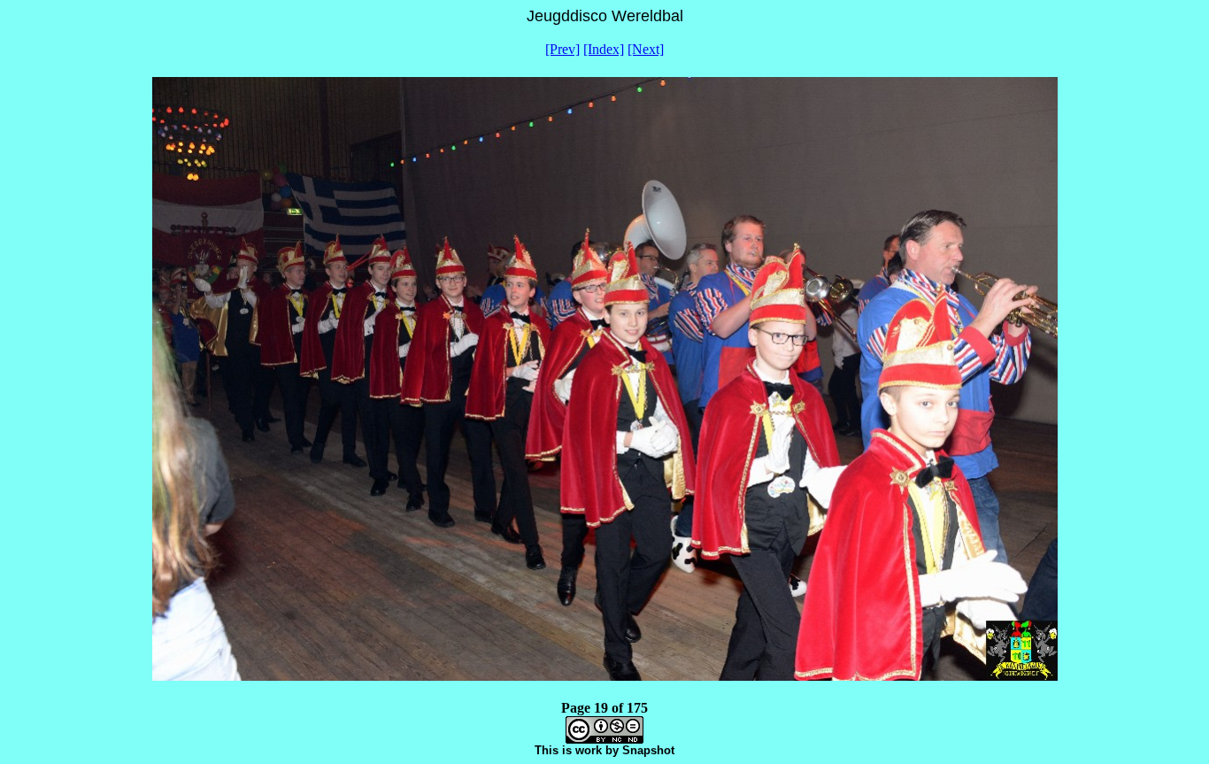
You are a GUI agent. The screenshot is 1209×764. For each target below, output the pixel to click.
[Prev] (562, 49)
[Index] (603, 49)
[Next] (646, 49)
